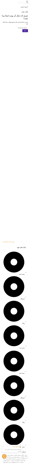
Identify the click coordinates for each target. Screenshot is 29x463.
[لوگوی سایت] (23, 3)
